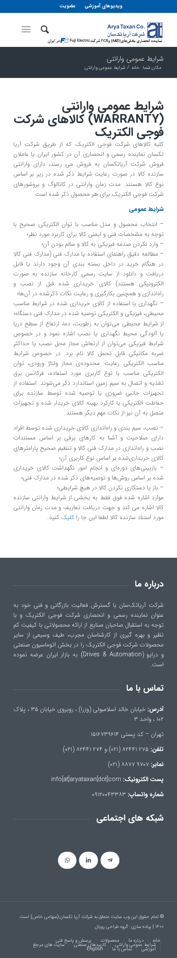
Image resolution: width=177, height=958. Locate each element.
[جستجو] (43, 29)
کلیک (67, 517)
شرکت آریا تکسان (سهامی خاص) (62, 917)
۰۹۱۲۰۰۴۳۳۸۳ (109, 794)
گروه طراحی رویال (111, 926)
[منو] (27, 29)
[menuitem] (103, 6)
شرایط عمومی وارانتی (135, 58)
